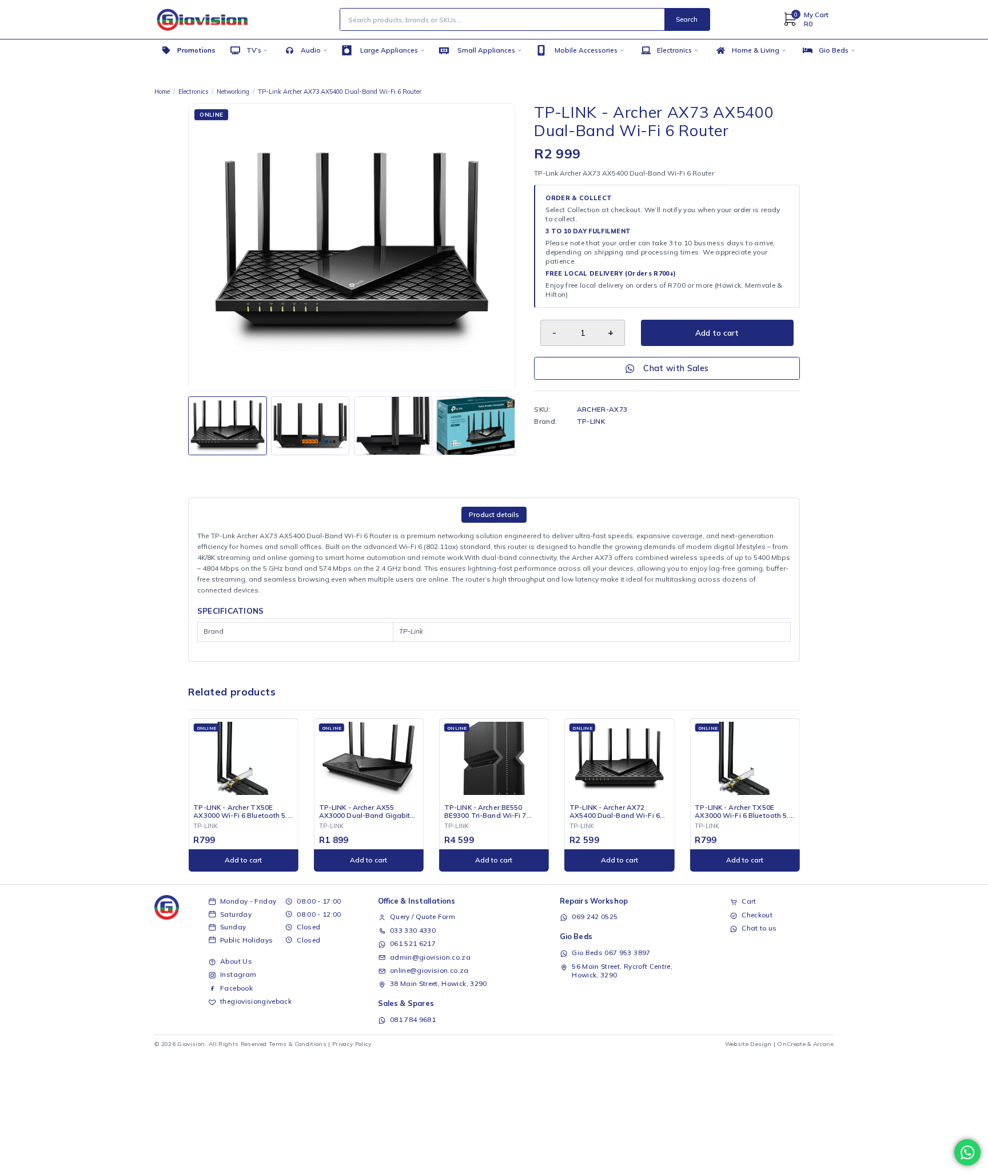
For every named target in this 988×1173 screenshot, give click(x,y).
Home (162, 92)
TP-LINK (591, 421)
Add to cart (717, 332)
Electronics (674, 50)
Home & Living (755, 50)
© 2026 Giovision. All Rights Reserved (210, 1044)
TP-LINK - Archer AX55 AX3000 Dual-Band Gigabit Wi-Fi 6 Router (365, 812)
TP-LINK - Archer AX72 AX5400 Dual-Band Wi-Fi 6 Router (614, 812)
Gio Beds (833, 50)
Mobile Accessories (586, 50)
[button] (243, 860)
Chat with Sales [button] (675, 368)
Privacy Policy (352, 1044)
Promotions (196, 50)
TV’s (253, 50)
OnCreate (791, 1044)
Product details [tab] (494, 514)
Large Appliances (389, 50)
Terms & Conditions (297, 1044)
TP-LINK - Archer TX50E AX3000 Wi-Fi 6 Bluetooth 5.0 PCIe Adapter (242, 812)
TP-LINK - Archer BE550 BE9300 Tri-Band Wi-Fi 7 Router (485, 812)
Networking (233, 92)
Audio (311, 50)
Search (687, 19)
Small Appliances (486, 50)
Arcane (823, 1044)
